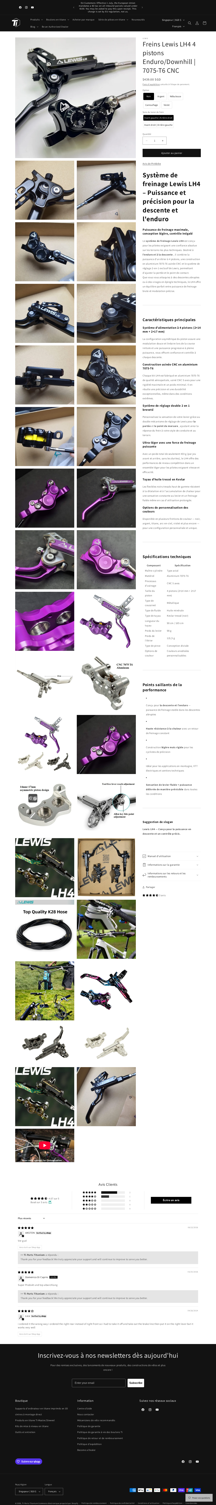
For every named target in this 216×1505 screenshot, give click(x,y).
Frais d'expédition (151, 84)
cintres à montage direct (28, 1414)
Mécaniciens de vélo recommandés (96, 1420)
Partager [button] (150, 887)
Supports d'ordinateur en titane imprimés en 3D (41, 1408)
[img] (26, 1227)
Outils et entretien (25, 1432)
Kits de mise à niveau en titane (32, 1426)
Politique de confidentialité (122, 1503)
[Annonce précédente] (73, 7)
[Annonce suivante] (142, 7)
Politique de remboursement (94, 1503)
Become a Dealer (86, 1450)
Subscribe (135, 1382)
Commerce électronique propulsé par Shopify (58, 1503)
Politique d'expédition (89, 1444)
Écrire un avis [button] (171, 1200)
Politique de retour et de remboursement (100, 1438)
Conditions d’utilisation (148, 1503)
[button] (36, 19)
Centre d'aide (84, 1408)
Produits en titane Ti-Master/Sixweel (35, 1420)
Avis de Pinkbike (152, 163)
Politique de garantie (88, 1426)
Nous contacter (85, 1414)
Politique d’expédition (172, 1503)
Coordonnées (191, 1503)
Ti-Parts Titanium (30, 1503)
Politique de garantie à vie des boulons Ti (100, 1432)
